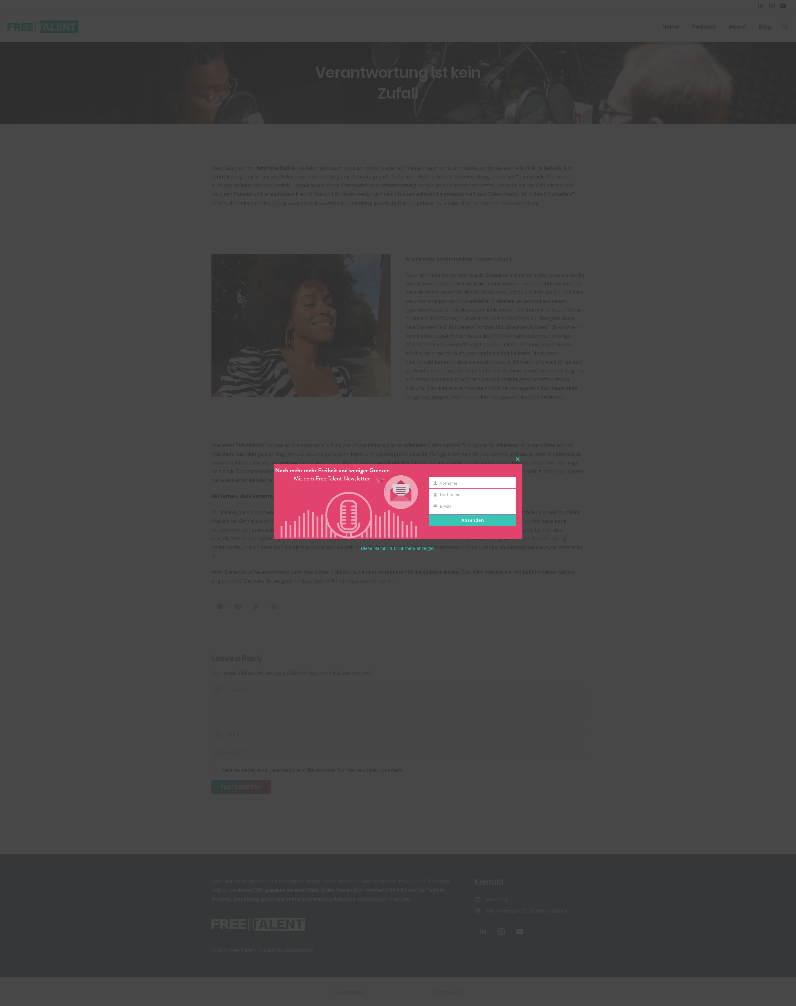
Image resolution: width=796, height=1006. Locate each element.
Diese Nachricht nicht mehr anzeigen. (398, 548)
